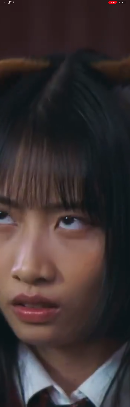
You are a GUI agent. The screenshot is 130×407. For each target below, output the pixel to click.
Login (112, 2)
